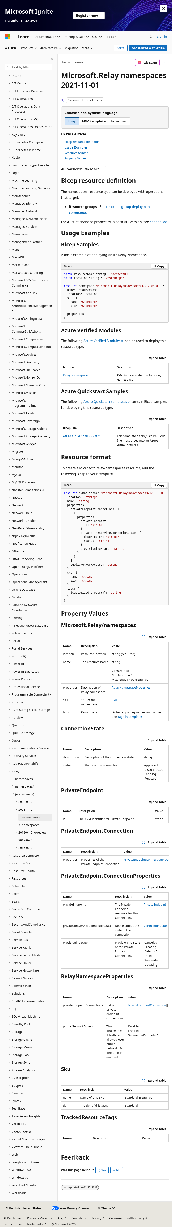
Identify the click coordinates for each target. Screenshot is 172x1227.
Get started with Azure (148, 48)
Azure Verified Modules (102, 340)
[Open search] (151, 37)
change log (158, 222)
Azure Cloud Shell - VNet (80, 436)
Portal (120, 48)
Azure (79, 62)
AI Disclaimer (12, 1218)
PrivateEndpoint (155, 904)
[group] (115, 547)
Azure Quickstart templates (105, 401)
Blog (60, 1218)
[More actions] (165, 62)
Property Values (75, 158)
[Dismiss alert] (163, 8)
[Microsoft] (7, 36)
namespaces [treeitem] (24, 779)
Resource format (76, 153)
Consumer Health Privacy (127, 1218)
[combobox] (28, 67)
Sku (114, 700)
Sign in (162, 36)
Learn (66, 62)
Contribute (78, 1218)
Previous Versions (39, 1218)
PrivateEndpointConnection (147, 1005)
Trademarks (35, 1224)
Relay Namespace (75, 375)
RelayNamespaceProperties (131, 687)
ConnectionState (155, 926)
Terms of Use (12, 1224)
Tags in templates (130, 717)
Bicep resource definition (82, 142)
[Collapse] (52, 58)
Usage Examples (75, 147)
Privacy (96, 1218)
